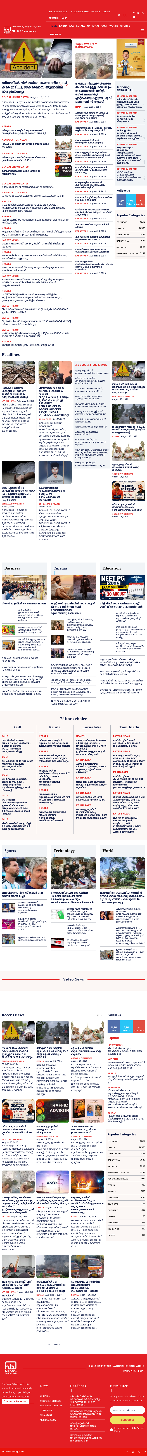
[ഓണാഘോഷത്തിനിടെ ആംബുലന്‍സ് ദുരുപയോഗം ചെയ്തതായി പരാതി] (87, 1266)
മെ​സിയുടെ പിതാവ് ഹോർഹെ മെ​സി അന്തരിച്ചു (22, 894)
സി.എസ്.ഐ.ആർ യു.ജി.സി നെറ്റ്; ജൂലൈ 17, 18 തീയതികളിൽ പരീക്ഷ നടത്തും (130, 647)
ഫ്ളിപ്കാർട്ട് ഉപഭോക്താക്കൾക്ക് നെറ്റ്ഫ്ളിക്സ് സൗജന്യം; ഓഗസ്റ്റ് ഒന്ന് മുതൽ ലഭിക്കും (30, 615)
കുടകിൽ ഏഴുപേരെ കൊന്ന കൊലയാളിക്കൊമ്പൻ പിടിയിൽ (92, 250)
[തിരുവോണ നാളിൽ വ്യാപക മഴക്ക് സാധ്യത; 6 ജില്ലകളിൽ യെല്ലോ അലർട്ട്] (63, 130)
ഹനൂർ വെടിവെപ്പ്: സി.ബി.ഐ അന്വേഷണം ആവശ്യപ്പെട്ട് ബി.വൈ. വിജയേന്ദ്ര (91, 115)
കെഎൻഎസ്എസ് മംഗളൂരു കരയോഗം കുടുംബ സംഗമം (90, 405)
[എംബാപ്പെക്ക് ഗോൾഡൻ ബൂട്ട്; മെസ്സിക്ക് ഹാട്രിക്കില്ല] (8, 939)
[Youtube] (134, 17)
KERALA (6, 126)
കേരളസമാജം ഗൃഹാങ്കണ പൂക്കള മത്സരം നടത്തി (88, 397)
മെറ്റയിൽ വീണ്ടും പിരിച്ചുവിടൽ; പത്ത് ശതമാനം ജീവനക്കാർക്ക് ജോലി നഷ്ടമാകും (80, 929)
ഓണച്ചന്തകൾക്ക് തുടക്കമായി (91, 426)
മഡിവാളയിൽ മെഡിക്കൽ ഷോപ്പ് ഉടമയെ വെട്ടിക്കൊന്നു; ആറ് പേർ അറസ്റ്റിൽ (129, 134)
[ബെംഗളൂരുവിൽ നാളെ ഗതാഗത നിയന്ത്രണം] (63, 171)
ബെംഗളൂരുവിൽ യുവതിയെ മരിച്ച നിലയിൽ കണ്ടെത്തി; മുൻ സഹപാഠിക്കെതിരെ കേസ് (92, 155)
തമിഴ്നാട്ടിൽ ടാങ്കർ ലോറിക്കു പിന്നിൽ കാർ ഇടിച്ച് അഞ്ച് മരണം (126, 743)
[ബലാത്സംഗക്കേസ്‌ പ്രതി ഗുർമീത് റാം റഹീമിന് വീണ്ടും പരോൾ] (18, 1266)
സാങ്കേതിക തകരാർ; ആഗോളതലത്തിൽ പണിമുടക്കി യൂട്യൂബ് (78, 943)
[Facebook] (134, 13)
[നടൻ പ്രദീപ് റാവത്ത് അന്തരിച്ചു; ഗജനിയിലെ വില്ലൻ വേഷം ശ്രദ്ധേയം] (57, 640)
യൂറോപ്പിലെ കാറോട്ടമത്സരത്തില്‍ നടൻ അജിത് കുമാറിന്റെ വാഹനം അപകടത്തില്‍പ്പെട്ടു (37, 322)
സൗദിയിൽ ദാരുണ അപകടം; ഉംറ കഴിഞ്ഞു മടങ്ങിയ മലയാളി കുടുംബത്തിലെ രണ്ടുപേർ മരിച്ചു (16, 746)
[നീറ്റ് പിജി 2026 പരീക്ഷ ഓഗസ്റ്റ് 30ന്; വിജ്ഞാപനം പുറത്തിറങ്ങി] (122, 587)
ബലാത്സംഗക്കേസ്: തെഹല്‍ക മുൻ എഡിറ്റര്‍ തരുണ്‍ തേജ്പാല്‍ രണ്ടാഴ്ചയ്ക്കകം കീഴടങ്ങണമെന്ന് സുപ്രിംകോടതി (33, 282)
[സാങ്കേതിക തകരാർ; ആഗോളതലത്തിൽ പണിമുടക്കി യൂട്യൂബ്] (57, 943)
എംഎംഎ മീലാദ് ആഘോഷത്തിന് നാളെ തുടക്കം (25, 145)
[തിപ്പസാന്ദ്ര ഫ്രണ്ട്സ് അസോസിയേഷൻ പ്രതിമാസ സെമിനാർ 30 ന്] (63, 158)
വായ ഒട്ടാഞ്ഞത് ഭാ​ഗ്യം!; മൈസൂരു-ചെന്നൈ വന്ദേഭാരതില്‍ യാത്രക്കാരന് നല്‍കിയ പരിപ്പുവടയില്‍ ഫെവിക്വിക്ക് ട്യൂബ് (129, 761)
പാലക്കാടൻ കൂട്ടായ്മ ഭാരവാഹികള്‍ (86, 433)
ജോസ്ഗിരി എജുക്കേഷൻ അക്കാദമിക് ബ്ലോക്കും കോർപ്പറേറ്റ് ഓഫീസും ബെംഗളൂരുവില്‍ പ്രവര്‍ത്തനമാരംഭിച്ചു (31, 645)
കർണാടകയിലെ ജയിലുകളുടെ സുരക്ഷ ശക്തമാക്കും (92, 238)
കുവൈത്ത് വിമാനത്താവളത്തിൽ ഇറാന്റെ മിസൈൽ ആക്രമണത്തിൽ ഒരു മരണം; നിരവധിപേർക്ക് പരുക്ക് (16, 806)
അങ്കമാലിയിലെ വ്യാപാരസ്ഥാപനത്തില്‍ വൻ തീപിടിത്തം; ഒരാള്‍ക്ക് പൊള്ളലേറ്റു (34, 257)
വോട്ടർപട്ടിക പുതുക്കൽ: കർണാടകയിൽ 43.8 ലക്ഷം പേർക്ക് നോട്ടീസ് (90, 185)
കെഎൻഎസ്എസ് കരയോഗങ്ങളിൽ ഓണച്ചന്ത (90, 464)
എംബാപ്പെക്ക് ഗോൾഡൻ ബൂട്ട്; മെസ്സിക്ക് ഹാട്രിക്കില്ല (32, 939)
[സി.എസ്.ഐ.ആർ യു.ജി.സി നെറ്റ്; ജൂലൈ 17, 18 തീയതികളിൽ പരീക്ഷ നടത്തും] (106, 647)
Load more (52, 1344)
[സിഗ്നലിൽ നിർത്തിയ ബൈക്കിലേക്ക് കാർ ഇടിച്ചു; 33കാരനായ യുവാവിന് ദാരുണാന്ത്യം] (36, 58)
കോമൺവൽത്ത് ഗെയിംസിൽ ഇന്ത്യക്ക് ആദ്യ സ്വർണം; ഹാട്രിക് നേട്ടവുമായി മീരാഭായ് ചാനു (32, 924)
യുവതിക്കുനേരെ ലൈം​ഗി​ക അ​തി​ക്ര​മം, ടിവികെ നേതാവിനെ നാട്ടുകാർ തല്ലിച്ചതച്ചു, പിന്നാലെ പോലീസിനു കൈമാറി (129, 803)
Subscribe (140, 195)
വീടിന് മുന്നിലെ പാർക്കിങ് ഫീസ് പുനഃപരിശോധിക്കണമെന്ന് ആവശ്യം (129, 176)
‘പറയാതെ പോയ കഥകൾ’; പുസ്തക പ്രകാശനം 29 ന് (33, 196)
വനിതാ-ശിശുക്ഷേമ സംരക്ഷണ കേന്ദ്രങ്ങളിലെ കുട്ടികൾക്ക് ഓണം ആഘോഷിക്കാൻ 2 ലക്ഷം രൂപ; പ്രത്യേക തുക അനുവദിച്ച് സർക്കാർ (32, 297)
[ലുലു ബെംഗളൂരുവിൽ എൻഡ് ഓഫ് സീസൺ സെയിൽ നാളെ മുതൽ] (8, 630)
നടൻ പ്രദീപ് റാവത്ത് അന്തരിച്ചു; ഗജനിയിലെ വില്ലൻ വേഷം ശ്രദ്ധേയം (79, 640)
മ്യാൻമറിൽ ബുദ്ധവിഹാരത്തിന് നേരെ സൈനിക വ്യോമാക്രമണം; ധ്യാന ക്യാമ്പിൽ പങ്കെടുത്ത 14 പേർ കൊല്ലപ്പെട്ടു (122, 897)
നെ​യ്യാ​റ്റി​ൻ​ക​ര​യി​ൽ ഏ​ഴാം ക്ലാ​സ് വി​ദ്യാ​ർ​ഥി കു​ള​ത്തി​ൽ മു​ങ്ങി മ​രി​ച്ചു (125, 1079)
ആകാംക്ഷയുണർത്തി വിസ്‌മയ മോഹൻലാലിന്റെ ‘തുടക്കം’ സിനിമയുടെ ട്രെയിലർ (80, 653)
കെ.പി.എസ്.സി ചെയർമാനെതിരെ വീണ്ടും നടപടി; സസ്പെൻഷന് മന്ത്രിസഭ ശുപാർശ (94, 265)
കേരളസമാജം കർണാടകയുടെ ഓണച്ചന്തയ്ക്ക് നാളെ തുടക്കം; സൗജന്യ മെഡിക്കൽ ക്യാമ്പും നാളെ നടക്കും (92, 453)
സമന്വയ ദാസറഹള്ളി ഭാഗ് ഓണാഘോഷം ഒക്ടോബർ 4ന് (90, 413)
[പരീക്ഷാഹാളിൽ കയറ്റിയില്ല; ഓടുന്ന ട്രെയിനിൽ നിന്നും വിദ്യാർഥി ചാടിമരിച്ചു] (18, 372)
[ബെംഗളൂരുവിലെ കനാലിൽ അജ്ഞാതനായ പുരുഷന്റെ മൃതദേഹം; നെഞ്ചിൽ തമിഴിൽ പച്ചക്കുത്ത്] (18, 472)
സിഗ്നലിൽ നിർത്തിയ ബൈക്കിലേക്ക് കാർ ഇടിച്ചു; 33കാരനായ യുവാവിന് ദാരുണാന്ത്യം (34, 87)
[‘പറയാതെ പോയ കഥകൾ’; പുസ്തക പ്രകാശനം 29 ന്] (87, 1110)
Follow (131, 195)
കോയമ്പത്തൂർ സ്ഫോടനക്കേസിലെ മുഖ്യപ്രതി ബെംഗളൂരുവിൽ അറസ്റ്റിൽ (52, 494)
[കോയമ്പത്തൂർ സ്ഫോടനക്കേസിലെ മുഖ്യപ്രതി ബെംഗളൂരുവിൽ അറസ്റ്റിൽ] (55, 472)
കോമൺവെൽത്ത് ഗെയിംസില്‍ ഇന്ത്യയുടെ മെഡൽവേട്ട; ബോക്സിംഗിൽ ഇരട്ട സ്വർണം (30, 907)
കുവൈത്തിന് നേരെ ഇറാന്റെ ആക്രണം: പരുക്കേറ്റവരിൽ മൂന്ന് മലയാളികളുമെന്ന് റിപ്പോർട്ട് (16, 784)
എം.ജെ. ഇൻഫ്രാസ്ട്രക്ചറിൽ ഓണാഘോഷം (90, 420)
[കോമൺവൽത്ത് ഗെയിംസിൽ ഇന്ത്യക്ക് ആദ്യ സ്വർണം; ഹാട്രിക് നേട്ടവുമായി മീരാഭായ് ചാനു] (8, 924)
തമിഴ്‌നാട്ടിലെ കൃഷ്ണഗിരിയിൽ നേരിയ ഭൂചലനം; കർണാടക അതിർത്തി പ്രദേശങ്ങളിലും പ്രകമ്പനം (129, 782)
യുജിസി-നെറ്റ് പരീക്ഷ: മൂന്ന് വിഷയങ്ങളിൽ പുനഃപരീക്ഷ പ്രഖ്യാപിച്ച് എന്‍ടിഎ (128, 617)
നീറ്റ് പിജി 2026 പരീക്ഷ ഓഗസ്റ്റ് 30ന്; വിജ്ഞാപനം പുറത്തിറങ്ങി (121, 605)
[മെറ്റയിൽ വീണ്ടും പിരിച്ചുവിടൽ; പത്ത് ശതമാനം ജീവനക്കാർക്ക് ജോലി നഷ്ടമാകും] (57, 929)
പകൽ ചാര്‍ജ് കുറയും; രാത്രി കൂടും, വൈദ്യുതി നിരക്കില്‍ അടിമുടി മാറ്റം (36, 221)
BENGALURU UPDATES (15, 97)
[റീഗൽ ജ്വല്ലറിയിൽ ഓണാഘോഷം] (24, 587)
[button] (125, 15)
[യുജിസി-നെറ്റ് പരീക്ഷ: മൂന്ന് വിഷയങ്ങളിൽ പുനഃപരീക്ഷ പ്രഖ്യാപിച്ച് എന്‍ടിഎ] (106, 617)
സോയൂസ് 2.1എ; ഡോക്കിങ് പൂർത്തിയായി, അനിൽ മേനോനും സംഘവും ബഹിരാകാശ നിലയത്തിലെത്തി (72, 897)
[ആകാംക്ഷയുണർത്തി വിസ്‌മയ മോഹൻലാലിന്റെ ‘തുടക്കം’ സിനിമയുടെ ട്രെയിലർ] (57, 653)
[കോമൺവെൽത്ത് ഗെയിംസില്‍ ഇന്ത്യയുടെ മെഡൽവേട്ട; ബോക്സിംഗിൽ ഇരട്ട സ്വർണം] (8, 907)
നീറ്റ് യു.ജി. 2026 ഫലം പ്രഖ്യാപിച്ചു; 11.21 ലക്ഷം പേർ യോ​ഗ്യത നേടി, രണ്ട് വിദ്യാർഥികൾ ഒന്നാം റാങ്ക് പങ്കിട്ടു (130, 632)
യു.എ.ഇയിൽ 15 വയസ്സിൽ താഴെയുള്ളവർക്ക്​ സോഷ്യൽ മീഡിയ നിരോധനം (17, 765)
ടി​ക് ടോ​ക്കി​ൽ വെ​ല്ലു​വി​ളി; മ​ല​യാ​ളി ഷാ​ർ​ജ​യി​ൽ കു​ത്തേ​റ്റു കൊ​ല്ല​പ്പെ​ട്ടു (17, 826)
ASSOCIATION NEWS (14, 140)
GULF (5, 736)
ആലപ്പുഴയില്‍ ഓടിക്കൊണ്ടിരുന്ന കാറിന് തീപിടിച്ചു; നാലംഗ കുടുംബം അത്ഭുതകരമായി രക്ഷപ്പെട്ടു (36, 233)
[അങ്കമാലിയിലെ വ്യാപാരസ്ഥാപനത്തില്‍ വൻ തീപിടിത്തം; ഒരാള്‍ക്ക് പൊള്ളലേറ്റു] (52, 1266)
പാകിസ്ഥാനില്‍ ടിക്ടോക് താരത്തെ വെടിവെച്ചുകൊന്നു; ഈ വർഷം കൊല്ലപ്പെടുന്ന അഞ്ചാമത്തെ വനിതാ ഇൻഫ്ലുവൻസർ (129, 915)
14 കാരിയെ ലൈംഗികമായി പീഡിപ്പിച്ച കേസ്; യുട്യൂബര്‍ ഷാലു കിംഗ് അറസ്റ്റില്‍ (126, 1118)
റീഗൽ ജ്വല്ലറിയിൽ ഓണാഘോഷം (24, 604)
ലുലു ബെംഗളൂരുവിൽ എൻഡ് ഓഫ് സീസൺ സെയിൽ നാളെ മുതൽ (30, 630)
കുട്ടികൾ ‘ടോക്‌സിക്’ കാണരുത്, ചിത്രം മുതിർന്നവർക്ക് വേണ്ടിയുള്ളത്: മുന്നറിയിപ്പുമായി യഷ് (73, 608)
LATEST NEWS (10, 240)
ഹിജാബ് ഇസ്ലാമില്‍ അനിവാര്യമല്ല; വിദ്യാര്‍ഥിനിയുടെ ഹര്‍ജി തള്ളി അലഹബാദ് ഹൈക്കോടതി (35, 334)
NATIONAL (113, 1059)
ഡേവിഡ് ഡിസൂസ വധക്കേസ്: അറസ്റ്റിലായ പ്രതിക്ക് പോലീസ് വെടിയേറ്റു (91, 170)
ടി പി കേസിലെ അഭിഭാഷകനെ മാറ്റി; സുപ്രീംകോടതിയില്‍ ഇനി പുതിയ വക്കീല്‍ (35, 310)
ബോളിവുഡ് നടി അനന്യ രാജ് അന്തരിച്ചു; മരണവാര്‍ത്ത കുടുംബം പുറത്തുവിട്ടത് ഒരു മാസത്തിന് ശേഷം (80, 625)
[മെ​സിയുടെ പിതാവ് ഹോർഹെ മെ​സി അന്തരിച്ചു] (24, 873)
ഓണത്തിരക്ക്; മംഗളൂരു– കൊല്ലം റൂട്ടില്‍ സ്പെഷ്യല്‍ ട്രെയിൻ (93, 129)
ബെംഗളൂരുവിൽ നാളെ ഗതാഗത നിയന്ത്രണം (21, 172)
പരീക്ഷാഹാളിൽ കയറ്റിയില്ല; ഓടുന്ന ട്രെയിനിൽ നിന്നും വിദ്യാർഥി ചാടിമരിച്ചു (15, 392)
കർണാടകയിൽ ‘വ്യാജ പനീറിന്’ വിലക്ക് (92, 226)
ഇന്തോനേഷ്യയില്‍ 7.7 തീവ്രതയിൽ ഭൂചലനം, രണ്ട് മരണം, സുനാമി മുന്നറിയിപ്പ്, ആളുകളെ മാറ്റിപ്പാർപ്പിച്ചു (130, 955)
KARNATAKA (81, 122)
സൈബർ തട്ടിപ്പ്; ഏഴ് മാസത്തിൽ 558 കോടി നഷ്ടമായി (93, 198)
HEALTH (6, 201)
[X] (142, 13)
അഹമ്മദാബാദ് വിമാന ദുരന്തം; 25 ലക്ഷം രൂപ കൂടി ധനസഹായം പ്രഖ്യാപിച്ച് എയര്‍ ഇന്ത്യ (126, 1065)
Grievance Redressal (15, 1401)
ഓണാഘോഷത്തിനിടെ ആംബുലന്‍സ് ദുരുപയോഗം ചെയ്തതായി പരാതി (33, 269)
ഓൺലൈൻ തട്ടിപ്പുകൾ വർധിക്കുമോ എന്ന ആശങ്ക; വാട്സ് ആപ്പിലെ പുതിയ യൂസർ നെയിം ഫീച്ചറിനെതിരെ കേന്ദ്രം (80, 914)
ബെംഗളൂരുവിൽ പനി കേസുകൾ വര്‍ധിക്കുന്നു (89, 141)
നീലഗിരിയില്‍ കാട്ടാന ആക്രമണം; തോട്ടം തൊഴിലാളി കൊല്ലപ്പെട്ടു (125, 1051)
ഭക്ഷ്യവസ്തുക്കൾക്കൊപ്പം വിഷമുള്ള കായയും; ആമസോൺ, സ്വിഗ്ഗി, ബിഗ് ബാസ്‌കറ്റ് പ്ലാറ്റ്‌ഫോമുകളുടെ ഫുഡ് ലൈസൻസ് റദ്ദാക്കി (33, 208)
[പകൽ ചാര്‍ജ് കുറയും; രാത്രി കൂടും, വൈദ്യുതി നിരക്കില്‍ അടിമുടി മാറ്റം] (52, 1182)
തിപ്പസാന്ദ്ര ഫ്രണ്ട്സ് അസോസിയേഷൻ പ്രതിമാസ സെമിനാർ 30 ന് (24, 159)
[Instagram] (138, 13)
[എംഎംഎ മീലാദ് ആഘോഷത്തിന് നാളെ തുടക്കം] (63, 144)
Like (121, 195)
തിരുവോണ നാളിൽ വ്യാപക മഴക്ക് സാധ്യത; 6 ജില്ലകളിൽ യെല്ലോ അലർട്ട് (24, 132)
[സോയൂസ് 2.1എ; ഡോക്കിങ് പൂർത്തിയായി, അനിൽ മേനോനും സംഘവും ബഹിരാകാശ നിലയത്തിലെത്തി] (73, 873)
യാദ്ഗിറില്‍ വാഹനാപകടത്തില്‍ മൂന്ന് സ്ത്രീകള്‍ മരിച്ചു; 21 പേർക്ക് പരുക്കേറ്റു (93, 212)
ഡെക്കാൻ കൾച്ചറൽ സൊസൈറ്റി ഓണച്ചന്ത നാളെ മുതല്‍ (90, 442)
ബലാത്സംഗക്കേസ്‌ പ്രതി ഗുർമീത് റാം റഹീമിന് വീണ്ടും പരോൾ (33, 245)
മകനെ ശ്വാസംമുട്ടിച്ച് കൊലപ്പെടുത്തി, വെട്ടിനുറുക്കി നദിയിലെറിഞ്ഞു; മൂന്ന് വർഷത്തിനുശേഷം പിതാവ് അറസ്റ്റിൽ (127, 824)
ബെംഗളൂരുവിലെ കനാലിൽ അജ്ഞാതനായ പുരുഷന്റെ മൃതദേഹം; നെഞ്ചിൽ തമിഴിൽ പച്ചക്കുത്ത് (18, 494)
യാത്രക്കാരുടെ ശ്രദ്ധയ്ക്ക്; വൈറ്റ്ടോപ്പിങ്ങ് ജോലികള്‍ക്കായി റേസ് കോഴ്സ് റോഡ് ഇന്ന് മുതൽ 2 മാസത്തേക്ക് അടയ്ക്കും (129, 155)
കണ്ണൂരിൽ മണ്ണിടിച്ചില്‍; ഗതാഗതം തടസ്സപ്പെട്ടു (28, 345)
